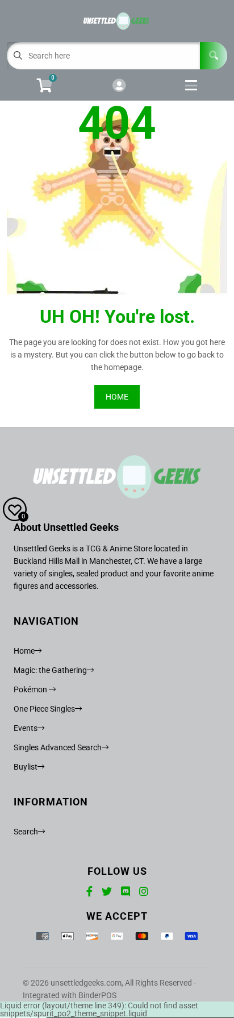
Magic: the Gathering (50, 670)
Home (24, 650)
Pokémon (31, 689)
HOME (117, 396)
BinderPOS (97, 995)
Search (26, 831)
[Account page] (119, 86)
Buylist (25, 766)
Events (25, 728)
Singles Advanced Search (58, 747)
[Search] (213, 55)
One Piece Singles (44, 708)
